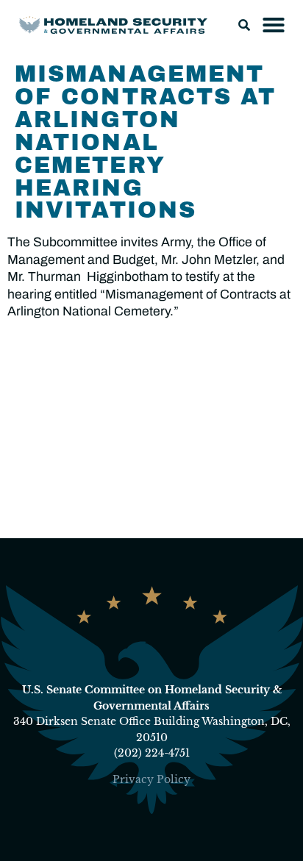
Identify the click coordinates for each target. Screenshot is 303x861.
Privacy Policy (151, 779)
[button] (244, 25)
